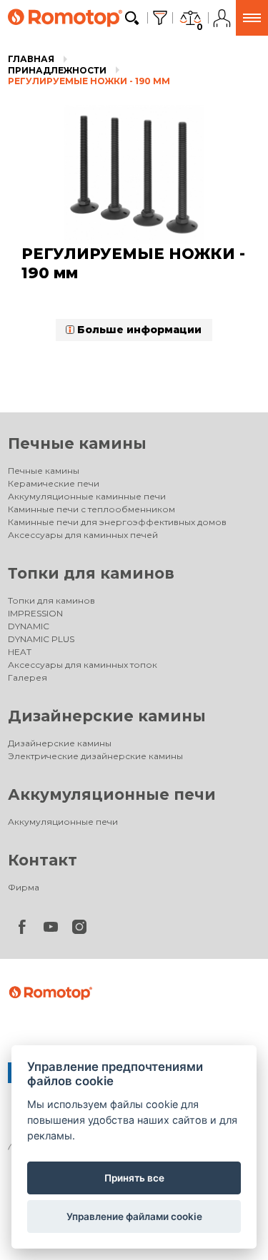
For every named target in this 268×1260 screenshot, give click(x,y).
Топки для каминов (91, 573)
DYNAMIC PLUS (41, 639)
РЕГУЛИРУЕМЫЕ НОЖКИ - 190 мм (89, 81)
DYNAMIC (28, 626)
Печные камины (77, 443)
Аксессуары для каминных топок (82, 664)
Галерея (27, 677)
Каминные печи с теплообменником (91, 509)
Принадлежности (57, 70)
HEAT (19, 651)
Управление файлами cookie (134, 1216)
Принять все (134, 1178)
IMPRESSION (35, 613)
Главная (31, 59)
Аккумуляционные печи (112, 794)
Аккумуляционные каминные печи (87, 496)
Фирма (23, 887)
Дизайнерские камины (107, 716)
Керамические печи (53, 483)
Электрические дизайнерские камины (95, 756)
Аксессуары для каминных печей (83, 534)
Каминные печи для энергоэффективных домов (117, 522)
